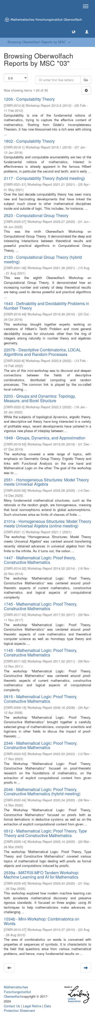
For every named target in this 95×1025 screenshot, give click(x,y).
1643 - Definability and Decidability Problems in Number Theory (46, 306)
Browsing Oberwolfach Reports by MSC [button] (38, 41)
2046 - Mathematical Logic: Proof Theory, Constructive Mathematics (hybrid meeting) (42, 791)
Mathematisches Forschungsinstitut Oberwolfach (17, 992)
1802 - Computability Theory (29, 141)
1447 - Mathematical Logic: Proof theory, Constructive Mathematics (40, 560)
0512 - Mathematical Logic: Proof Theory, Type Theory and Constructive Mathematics (45, 833)
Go (86, 79)
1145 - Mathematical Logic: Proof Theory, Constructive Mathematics (40, 652)
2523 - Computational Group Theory (36, 215)
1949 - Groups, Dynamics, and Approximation (44, 438)
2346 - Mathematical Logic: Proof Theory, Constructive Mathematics (40, 745)
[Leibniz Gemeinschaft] (77, 994)
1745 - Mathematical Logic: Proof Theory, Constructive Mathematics (40, 606)
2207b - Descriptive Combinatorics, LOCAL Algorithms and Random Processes (42, 352)
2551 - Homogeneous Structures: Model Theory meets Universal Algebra (46, 482)
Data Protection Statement (27, 1008)
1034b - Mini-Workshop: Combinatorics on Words (41, 921)
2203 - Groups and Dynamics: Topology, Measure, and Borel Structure (40, 398)
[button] (73, 31)
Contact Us (12, 1005)
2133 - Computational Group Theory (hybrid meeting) (43, 259)
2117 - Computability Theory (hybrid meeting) (44, 178)
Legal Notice (32, 1005)
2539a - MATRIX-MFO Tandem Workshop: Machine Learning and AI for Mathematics (41, 875)
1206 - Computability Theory (29, 99)
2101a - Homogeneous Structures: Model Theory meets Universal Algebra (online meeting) (47, 523)
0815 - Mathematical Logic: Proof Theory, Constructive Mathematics (40, 699)
